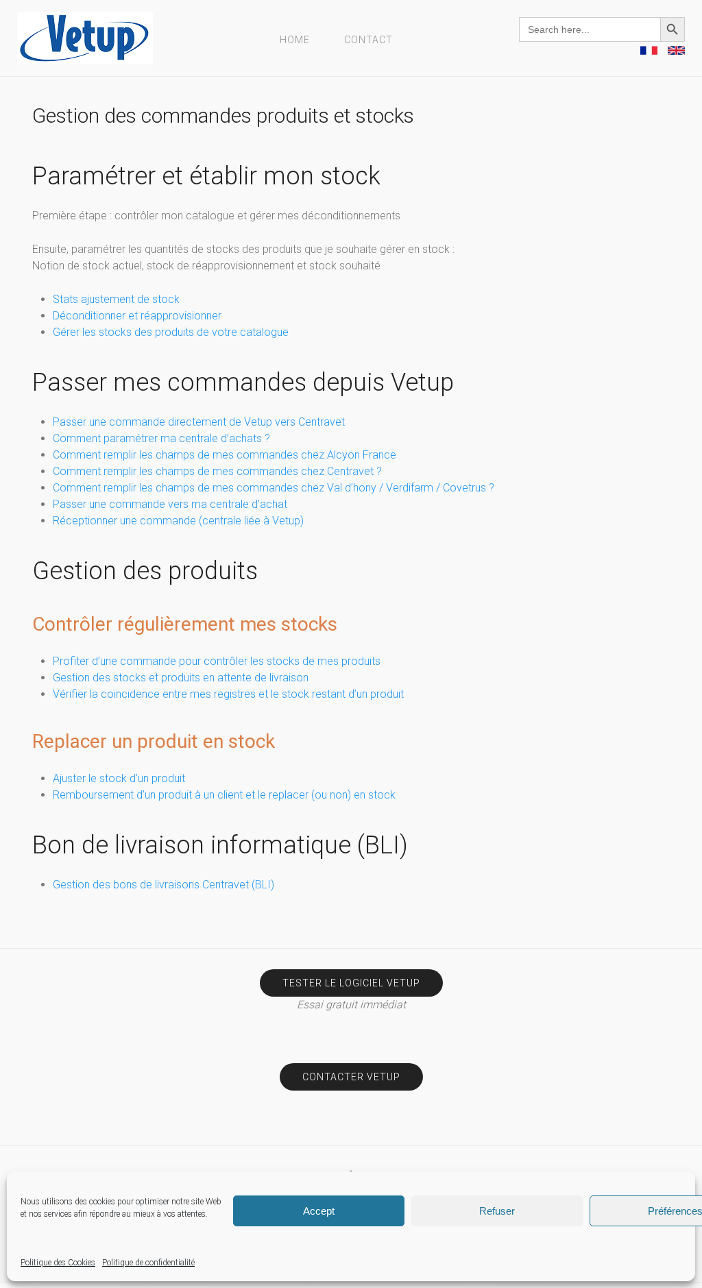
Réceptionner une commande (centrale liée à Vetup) (178, 520)
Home (295, 39)
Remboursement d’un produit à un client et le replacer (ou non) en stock (224, 794)
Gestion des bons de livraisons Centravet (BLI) (163, 884)
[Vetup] (85, 37)
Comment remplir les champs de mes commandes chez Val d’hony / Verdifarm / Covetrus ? (273, 487)
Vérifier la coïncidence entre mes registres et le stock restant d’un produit (228, 694)
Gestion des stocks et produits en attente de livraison (180, 677)
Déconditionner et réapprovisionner (137, 315)
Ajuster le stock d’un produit (119, 778)
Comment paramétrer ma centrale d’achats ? (161, 438)
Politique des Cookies (58, 1262)
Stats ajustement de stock (116, 299)
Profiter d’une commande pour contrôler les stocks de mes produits (216, 661)
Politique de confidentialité (148, 1262)
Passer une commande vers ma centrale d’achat (170, 504)
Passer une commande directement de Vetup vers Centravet (199, 421)
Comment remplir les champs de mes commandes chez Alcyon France (224, 454)
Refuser (497, 1211)
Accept (319, 1211)
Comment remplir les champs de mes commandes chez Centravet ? (217, 471)
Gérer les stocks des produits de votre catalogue (171, 332)
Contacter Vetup (351, 1076)
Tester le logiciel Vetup (351, 982)
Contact (368, 39)
